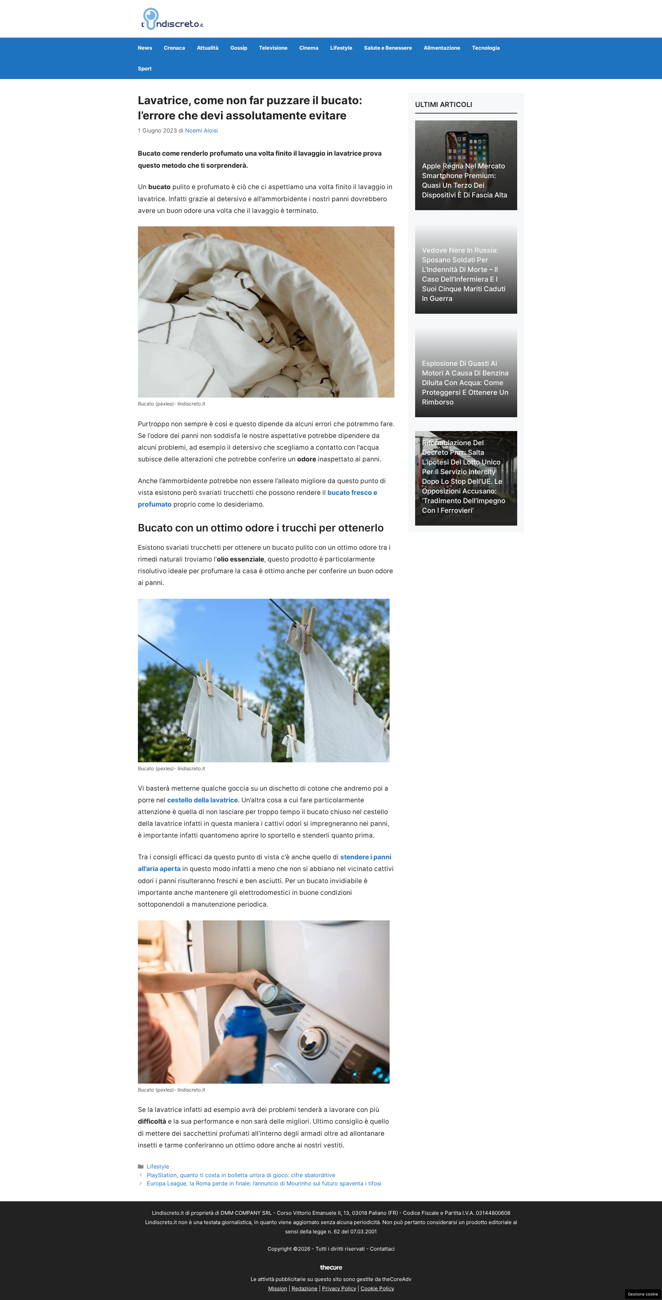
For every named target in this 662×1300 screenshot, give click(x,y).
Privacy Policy (339, 1288)
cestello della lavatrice (202, 800)
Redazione (305, 1288)
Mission (277, 1288)
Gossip (238, 48)
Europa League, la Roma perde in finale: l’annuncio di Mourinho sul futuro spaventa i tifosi (264, 1183)
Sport (145, 68)
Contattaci (382, 1248)
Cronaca (174, 48)
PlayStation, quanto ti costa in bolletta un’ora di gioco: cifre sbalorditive (241, 1175)
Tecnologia (486, 48)
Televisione (273, 48)
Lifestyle (341, 48)
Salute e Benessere (388, 48)
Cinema (309, 48)
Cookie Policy (377, 1288)
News (145, 48)
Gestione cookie (643, 1294)
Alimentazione (442, 48)
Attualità (208, 48)
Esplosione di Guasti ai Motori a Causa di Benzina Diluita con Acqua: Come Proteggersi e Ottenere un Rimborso (465, 382)
